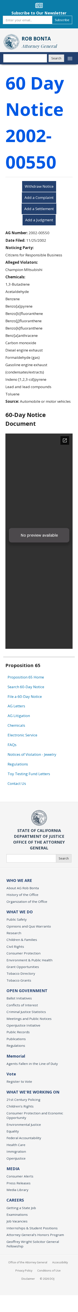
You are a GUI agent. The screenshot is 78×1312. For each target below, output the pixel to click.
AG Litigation (19, 715)
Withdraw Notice (39, 186)
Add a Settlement (39, 208)
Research (13, 933)
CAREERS (15, 1200)
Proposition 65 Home (26, 677)
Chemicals (16, 725)
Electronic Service (22, 735)
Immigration (16, 1151)
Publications (16, 1039)
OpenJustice (16, 1158)
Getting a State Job (21, 1208)
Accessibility (60, 1262)
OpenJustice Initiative (23, 1025)
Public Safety (16, 919)
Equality (12, 1131)
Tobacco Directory (20, 973)
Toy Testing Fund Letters (29, 773)
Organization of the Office (26, 901)
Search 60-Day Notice (26, 686)
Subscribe (62, 20)
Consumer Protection (23, 953)
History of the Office (22, 894)
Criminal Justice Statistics (26, 1012)
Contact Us (17, 783)
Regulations (18, 764)
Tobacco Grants (18, 980)
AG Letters (16, 705)
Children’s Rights (20, 1106)
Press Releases (18, 1183)
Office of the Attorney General (27, 1262)
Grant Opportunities (22, 967)
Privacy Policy (23, 1270)
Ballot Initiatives (19, 998)
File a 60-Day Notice (25, 696)
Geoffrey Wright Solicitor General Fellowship (32, 1243)
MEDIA (13, 1168)
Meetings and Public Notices (29, 1018)
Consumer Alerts (19, 1176)
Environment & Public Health (29, 960)
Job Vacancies (17, 1221)
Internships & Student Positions (32, 1228)
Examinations (17, 1214)
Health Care (15, 1145)
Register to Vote (19, 1081)
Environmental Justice (23, 1124)
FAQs (12, 744)
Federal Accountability (23, 1138)
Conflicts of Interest (22, 1005)
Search (56, 58)
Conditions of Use (49, 1270)
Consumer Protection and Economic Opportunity (34, 1115)
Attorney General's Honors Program (35, 1235)
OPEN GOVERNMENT (26, 990)
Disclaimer (28, 1279)
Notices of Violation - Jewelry (32, 754)
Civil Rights (15, 946)
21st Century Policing (23, 1099)
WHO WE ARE (19, 880)
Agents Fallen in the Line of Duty (32, 1063)
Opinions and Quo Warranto (28, 926)
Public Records (18, 1032)
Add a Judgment (39, 219)
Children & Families (21, 939)
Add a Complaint (39, 197)
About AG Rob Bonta (22, 888)
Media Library (17, 1190)
